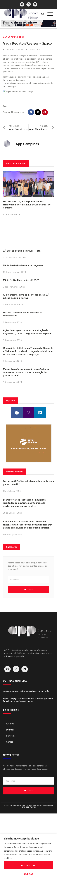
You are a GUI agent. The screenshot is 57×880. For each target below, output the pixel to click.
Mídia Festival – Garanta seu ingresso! (23, 265)
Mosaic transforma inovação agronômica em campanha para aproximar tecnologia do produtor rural (26, 372)
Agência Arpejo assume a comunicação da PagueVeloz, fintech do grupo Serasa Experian (27, 331)
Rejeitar (28, 873)
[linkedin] (35, 4)
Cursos (9, 741)
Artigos (10, 723)
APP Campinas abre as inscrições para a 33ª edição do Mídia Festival (26, 296)
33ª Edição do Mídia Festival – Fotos (22, 250)
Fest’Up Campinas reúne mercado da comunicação (22, 314)
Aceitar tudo (28, 865)
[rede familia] (29, 443)
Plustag (32, 806)
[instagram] (28, 4)
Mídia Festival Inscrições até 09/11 (21, 280)
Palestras (11, 735)
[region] (28, 857)
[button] (42, 13)
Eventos (10, 729)
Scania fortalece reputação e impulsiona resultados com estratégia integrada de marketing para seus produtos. (24, 503)
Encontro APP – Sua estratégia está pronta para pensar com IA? (28, 482)
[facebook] (22, 4)
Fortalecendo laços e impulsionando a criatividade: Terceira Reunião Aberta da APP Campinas (27, 205)
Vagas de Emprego (14, 37)
